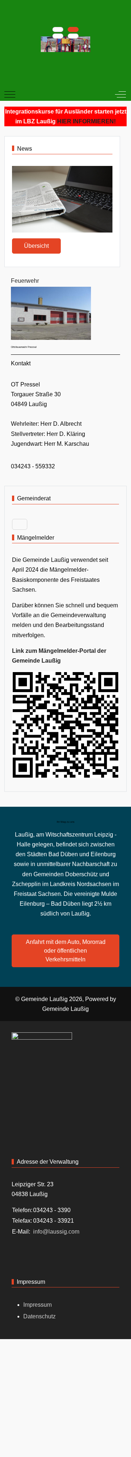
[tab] (57, 29)
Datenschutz (39, 1316)
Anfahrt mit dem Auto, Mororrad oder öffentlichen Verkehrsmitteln (66, 950)
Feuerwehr (25, 281)
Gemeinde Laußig (65, 1009)
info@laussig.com (56, 1231)
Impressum (37, 1305)
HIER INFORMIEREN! (86, 121)
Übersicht (36, 246)
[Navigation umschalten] (19, 524)
